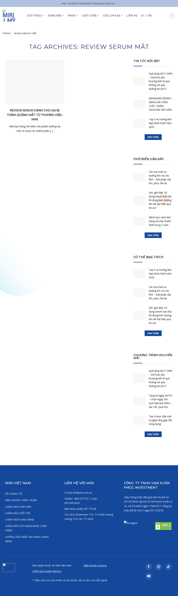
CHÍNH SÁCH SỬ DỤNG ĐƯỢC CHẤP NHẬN (26, 528)
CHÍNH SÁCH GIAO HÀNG (19, 519)
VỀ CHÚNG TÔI (13, 493)
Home (6, 33)
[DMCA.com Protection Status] (163, 525)
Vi (142, 15)
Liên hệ (131, 15)
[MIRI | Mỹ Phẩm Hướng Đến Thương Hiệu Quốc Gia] (12, 15)
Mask (71, 15)
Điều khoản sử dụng (95, 565)
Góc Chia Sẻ (111, 15)
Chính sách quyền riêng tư (46, 571)
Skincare (55, 15)
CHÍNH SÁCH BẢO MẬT (18, 506)
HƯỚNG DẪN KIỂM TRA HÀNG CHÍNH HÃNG (26, 539)
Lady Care (89, 15)
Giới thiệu (34, 15)
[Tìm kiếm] (172, 15)
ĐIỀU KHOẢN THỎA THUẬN (21, 500)
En (150, 15)
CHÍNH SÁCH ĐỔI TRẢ (17, 513)
